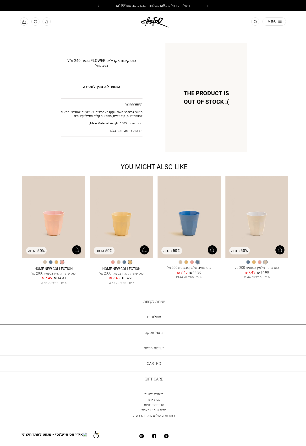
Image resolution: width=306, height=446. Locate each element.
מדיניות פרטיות (154, 404)
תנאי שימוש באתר (154, 410)
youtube (166, 436)
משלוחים (154, 316)
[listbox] (256, 262)
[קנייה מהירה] (279, 249)
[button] (47, 21)
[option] (265, 262)
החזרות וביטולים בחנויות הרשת (154, 415)
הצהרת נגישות (154, 394)
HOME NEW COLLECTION (121, 269)
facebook (154, 436)
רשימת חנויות (154, 348)
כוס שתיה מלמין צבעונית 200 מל (257, 267)
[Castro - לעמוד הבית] (153, 21)
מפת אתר (154, 399)
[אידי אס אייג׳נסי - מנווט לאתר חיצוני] (57, 434)
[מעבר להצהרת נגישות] (99, 434)
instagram (142, 436)
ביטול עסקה (154, 332)
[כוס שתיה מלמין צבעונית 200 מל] (256, 217)
